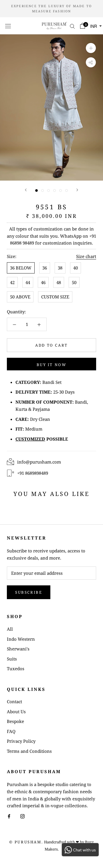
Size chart (86, 256)
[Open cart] (82, 26)
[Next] (77, 190)
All (10, 629)
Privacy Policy (21, 741)
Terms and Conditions (29, 751)
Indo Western (21, 639)
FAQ (11, 731)
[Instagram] (22, 816)
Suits (12, 659)
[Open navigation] (8, 26)
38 (60, 268)
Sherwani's (18, 649)
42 (12, 282)
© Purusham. (26, 842)
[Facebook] (9, 816)
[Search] (72, 25)
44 (27, 282)
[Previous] (26, 190)
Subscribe (28, 592)
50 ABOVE (20, 297)
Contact (14, 701)
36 (44, 268)
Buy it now (52, 364)
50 (74, 282)
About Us (16, 711)
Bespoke (15, 721)
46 (43, 282)
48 (58, 282)
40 (75, 268)
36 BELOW (20, 268)
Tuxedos (15, 668)
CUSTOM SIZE (55, 297)
